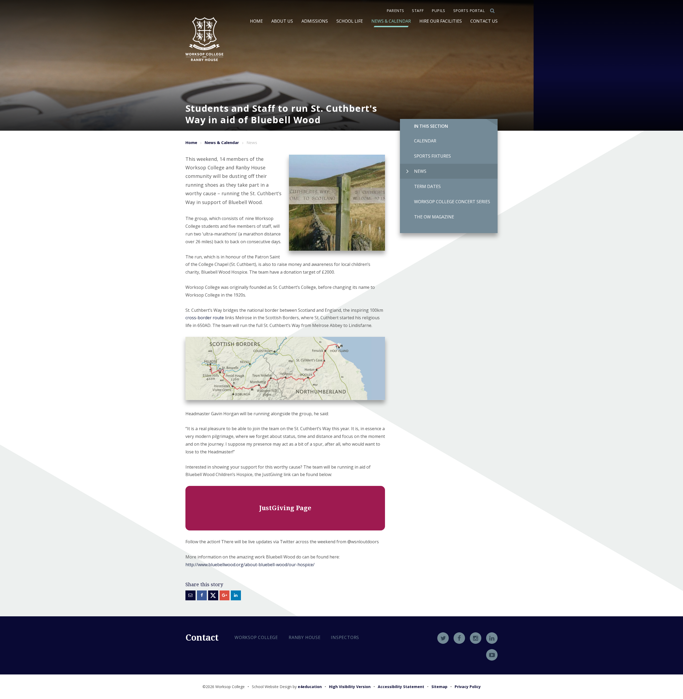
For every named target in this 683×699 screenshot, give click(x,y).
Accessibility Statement (401, 686)
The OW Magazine (434, 217)
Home (191, 142)
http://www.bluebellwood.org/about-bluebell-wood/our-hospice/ (250, 565)
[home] (204, 39)
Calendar (425, 141)
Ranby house (305, 637)
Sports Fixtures (432, 156)
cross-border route (204, 318)
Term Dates (427, 186)
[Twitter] (443, 638)
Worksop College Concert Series (452, 202)
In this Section (431, 126)
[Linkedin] (492, 638)
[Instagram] (475, 638)
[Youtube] (492, 655)
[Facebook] (459, 638)
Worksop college (256, 637)
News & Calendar (222, 142)
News (420, 171)
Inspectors (345, 637)
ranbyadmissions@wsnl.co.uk (274, 674)
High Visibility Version (350, 686)
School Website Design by (287, 686)
